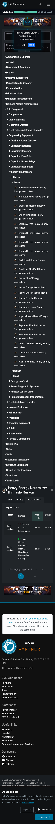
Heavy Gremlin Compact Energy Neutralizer (28, 300)
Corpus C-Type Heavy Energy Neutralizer (31, 244)
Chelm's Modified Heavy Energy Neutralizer (28, 217)
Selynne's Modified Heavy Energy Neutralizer (29, 336)
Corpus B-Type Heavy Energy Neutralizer (31, 235)
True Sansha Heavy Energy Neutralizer (30, 354)
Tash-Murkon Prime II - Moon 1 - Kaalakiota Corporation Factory (23, 549)
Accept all (45, 817)
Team (4, 690)
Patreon (9, 764)
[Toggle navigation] (48, 4)
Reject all (27, 810)
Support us (7, 686)
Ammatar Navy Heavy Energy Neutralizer (31, 198)
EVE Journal (8, 713)
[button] (13, 4)
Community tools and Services (18, 744)
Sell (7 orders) (15, 500)
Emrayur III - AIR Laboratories (24, 527)
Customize (45, 810)
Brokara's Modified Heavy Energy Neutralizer (29, 208)
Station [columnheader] (21, 516)
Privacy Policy (28, 803)
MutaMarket (8, 737)
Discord (9, 760)
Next (31, 45)
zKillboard (7, 729)
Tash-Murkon (10, 527)
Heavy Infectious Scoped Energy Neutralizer (29, 309)
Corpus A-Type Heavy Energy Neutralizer (31, 226)
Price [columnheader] (37, 515)
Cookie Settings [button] (10, 697)
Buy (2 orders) (34, 500)
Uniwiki (6, 733)
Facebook (10, 756)
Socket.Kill (7, 740)
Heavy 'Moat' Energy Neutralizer (27, 280)
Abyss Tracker (9, 710)
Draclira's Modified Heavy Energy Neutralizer (29, 271)
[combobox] (11, 47)
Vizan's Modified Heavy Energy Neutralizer (32, 363)
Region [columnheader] (10, 515)
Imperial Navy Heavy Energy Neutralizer (31, 318)
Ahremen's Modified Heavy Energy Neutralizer (30, 189)
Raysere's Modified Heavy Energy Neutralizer (29, 327)
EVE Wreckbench (11, 717)
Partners (6, 683)
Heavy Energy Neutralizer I (32, 287)
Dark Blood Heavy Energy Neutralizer (29, 262)
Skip (23, 45)
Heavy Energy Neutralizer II (32, 293)
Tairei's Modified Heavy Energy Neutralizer (32, 345)
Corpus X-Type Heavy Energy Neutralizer (31, 253)
